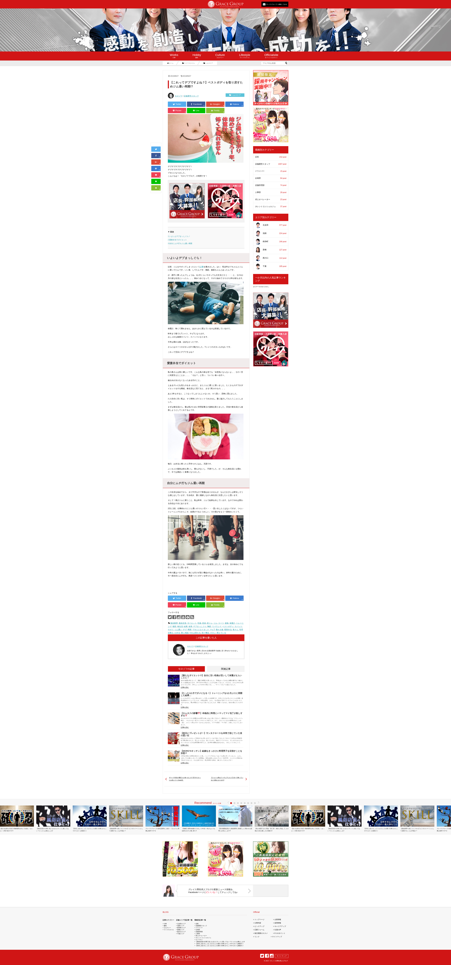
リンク (257, 937)
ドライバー (270, 171)
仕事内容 (258, 923)
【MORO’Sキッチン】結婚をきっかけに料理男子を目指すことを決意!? (211, 752)
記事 (202, 267)
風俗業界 (174, 623)
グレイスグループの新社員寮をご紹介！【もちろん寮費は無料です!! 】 (162, 830)
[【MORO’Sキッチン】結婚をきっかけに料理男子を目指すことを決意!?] (174, 756)
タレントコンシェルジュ (270, 206)
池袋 (274, 233)
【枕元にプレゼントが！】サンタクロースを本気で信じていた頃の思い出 (211, 734)
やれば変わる (195, 633)
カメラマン (199, 939)
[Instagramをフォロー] (179, 617)
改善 (190, 626)
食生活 (180, 626)
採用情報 (277, 923)
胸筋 (209, 626)
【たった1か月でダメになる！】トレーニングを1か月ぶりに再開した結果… (211, 694)
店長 (270, 157)
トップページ (259, 919)
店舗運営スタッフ (191, 96)
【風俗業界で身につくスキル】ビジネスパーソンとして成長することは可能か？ (126, 830)
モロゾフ (178, 96)
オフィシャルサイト (271, 55)
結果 (186, 626)
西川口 (274, 258)
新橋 (274, 250)
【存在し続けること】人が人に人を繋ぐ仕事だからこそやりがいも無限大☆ (90, 830)
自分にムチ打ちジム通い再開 (180, 243)
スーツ (221, 623)
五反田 (274, 225)
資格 (227, 623)
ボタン (213, 633)
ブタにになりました (200, 630)
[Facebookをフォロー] (174, 617)
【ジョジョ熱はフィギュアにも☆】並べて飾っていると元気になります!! (227, 779)
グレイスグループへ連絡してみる (276, 4)
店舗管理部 (270, 185)
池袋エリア (180, 926)
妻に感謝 (185, 633)
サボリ (170, 630)
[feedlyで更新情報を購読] (188, 617)
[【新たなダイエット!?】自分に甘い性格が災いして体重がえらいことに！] (174, 680)
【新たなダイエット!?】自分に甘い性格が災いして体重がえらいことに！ (211, 676)
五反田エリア (181, 924)
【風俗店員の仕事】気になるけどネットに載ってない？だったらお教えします (52, 830)
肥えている (221, 633)
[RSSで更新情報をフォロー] (192, 617)
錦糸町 (274, 241)
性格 (199, 623)
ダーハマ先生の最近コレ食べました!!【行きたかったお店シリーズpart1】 (185, 779)
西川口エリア (181, 932)
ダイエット (192, 623)
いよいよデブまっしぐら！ (179, 236)
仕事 (174, 55)
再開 (189, 630)
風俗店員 (182, 623)
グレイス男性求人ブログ (279, 961)
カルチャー (220, 55)
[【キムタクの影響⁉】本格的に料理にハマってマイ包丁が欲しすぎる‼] (174, 718)
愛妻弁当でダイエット (177, 240)
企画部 (270, 178)
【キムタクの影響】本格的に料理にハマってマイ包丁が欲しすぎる (211, 714)
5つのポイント (279, 933)
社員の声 (277, 930)
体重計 (232, 623)
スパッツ (238, 626)
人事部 (270, 192)
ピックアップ (259, 926)
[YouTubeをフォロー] (183, 617)
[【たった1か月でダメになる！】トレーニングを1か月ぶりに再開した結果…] (174, 698)
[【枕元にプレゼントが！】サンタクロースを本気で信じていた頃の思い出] (174, 738)
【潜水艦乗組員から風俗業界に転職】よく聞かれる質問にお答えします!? (235, 830)
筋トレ (210, 623)
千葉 (274, 266)
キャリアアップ (280, 926)
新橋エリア (180, 930)
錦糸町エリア (181, 928)
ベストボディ (228, 626)
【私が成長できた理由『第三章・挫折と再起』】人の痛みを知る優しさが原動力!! (272, 830)
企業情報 (277, 919)
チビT (212, 630)
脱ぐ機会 (205, 633)
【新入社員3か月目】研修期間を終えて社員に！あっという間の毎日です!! (307, 830)
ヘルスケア (236, 95)
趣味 (196, 55)
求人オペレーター (270, 199)
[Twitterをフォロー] (170, 617)
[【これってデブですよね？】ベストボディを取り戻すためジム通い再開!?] (156, 168)
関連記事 (226, 669)
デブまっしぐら (199, 626)
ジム (215, 623)
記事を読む (185, 687)
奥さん (235, 630)
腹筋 (174, 626)
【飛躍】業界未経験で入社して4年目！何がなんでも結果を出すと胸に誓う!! (198, 830)
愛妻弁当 (228, 630)
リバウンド (216, 626)
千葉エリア (180, 934)
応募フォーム (259, 930)
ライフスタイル (244, 55)
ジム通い (178, 630)
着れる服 (219, 630)
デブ (185, 630)
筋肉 (204, 623)
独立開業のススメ (261, 933)
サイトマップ (277, 937)
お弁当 (177, 633)
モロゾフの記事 (186, 669)
